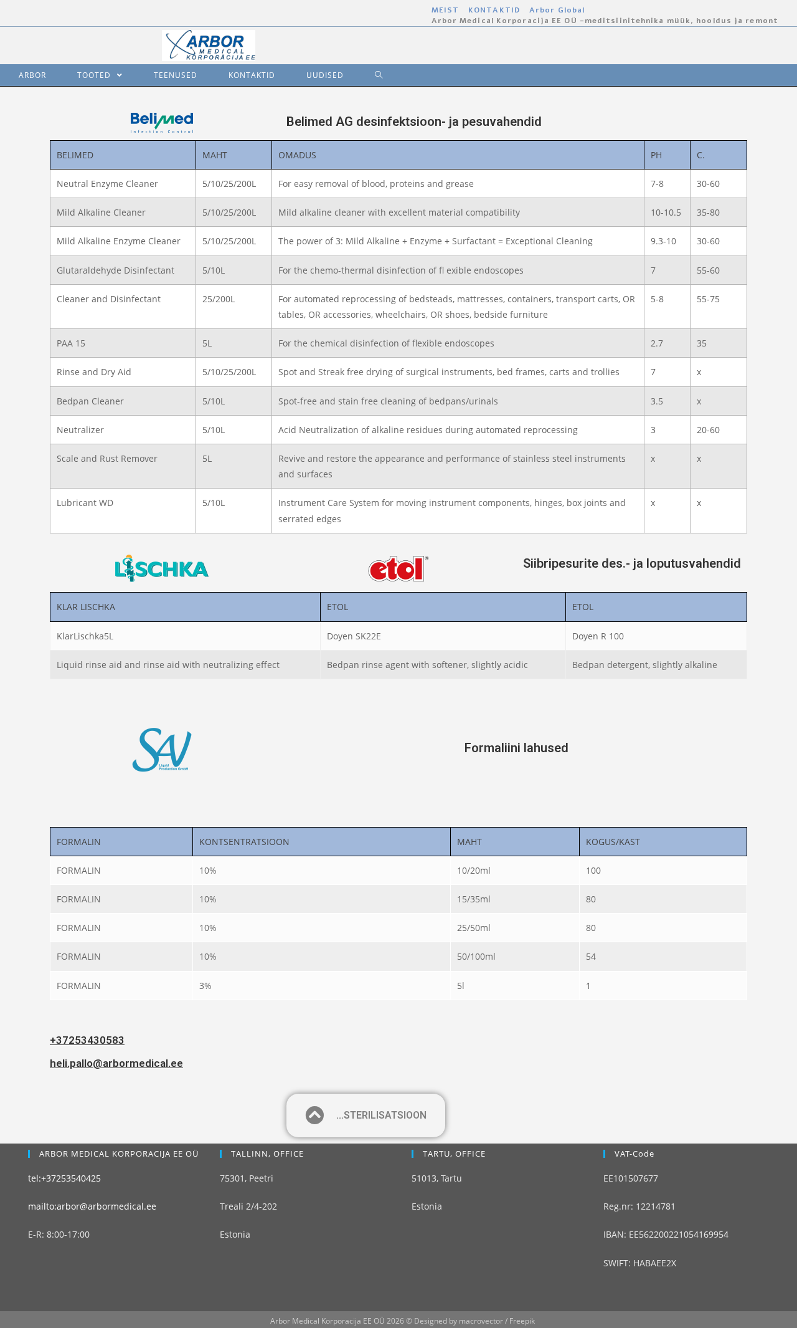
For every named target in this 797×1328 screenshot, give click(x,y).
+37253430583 (87, 1040)
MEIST (446, 10)
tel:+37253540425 (64, 1178)
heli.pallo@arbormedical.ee (116, 1063)
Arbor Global (557, 10)
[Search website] (369, 75)
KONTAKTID (494, 10)
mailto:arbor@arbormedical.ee (92, 1206)
